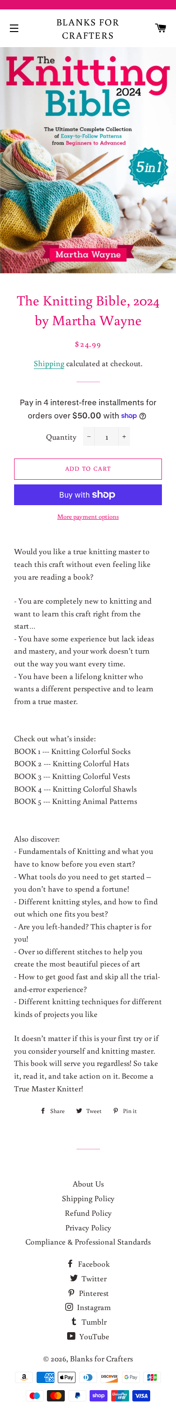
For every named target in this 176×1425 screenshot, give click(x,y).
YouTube (93, 1336)
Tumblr (93, 1321)
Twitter (93, 1278)
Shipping (49, 363)
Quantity (61, 436)
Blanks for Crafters (88, 28)
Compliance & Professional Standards (88, 1241)
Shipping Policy (88, 1198)
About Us (88, 1183)
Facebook (93, 1263)
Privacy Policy (88, 1227)
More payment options (88, 516)
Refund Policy (88, 1212)
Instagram (93, 1307)
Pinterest (93, 1292)
